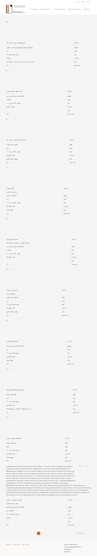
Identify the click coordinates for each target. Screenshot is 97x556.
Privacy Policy (16, 544)
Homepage (34, 9)
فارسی (88, 1)
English (83, 1)
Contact (8, 544)
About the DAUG (45, 9)
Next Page (80, 533)
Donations (87, 9)
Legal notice (25, 544)
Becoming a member (75, 9)
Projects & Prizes (59, 9)
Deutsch (77, 1)
